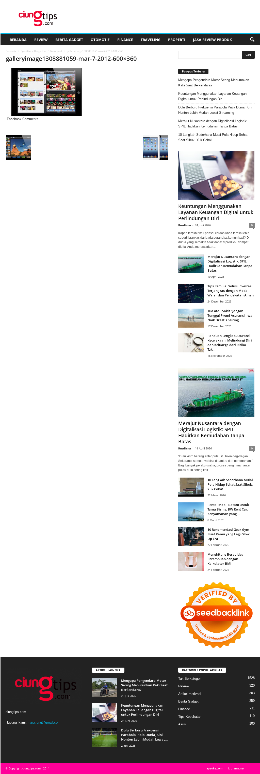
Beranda (18, 39)
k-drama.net (236, 768)
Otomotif (100, 39)
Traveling (150, 39)
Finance (125, 39)
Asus (182, 724)
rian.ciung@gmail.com (44, 722)
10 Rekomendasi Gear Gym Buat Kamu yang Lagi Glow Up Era (228, 534)
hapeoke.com (213, 768)
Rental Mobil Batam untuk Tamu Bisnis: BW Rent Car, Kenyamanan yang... (228, 509)
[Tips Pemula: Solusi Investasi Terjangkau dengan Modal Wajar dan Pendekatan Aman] (191, 293)
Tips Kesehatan (189, 717)
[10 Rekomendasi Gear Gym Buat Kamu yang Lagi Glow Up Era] (191, 536)
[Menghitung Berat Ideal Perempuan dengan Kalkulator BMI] (191, 561)
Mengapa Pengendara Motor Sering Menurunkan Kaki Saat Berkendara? (213, 82)
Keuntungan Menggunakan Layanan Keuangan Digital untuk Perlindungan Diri (212, 96)
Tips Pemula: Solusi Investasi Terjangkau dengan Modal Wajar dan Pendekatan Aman (230, 290)
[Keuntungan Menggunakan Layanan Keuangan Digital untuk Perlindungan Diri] (216, 175)
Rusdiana (184, 225)
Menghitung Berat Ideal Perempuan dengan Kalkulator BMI (226, 559)
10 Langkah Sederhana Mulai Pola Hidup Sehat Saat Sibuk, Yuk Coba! (213, 137)
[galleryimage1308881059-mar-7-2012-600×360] (87, 92)
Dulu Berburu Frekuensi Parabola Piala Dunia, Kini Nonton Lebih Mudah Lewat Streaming (215, 110)
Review (41, 39)
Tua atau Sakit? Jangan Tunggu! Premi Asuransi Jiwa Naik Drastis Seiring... (229, 315)
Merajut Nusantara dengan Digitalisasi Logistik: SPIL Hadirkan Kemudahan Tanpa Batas (212, 123)
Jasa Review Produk (212, 39)
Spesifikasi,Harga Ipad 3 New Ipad (41, 51)
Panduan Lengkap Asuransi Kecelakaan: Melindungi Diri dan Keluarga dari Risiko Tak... (229, 342)
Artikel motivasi (189, 694)
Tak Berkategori (189, 679)
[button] (252, 39)
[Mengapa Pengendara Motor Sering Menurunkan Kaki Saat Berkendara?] (104, 687)
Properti (176, 39)
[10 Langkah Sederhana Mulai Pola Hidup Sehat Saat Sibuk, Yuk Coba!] (191, 487)
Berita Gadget (69, 39)
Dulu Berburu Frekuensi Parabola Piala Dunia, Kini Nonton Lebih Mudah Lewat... (144, 735)
